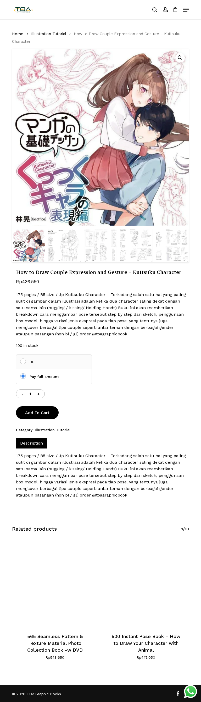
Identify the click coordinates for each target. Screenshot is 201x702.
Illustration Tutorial (48, 33)
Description (31, 443)
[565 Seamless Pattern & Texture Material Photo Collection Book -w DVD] (55, 583)
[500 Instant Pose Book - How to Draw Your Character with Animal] (146, 583)
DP (32, 362)
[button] (186, 9)
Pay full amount (44, 376)
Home (17, 33)
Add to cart (37, 412)
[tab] (31, 443)
